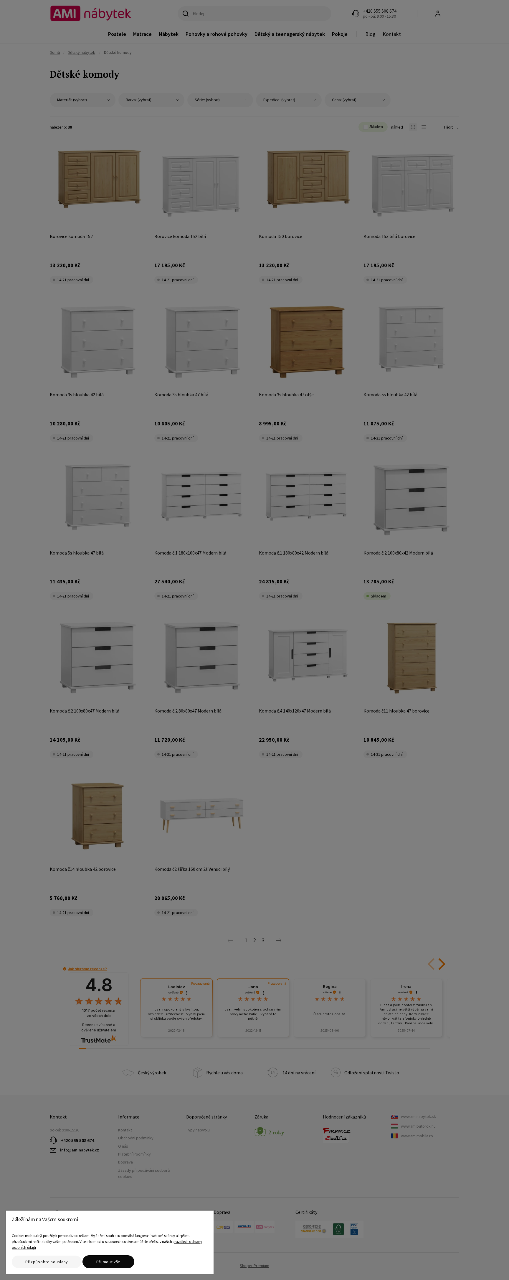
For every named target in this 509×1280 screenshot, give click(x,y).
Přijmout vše (108, 1261)
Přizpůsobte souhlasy (46, 1261)
